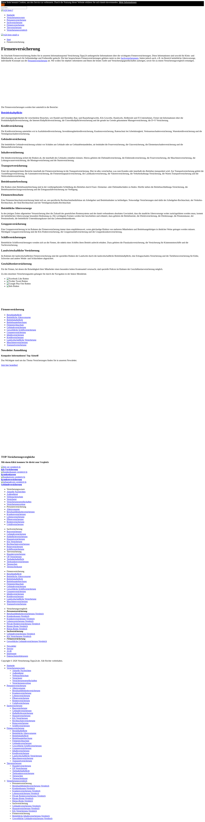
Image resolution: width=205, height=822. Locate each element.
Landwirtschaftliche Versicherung (21, 340)
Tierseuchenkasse (14, 566)
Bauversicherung (14, 531)
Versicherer (12, 499)
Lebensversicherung (15, 517)
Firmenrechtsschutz (15, 325)
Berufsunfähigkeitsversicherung (21, 512)
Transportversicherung (16, 345)
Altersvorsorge (13, 509)
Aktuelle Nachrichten (16, 492)
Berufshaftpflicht (14, 315)
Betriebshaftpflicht (11, 112)
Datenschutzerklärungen (17, 656)
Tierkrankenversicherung (18, 561)
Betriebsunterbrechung (17, 322)
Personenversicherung (16, 20)
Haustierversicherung (16, 554)
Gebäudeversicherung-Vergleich (21, 634)
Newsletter (11, 646)
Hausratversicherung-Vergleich (25, 808)
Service (10, 648)
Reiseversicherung (15, 546)
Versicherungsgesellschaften (19, 502)
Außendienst (12, 494)
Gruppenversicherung (16, 332)
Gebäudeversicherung (16, 327)
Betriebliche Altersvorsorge (19, 317)
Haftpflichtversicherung (17, 536)
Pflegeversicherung (15, 519)
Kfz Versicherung (14, 541)
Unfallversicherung (15, 524)
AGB (9, 651)
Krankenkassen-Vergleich (18, 616)
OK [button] (2, 5)
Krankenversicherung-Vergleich (26, 791)
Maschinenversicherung (17, 342)
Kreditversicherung (15, 337)
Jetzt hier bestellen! (9, 365)
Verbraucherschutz (15, 497)
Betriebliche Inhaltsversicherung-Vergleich (31, 816)
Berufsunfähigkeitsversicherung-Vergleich (25, 614)
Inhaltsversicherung (15, 335)
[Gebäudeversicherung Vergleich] (13, 482)
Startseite (11, 15)
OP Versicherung (14, 556)
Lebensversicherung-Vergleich (20, 621)
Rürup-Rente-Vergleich (17, 629)
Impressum (11, 653)
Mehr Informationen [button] (128, 2)
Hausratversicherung (16, 539)
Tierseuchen (12, 564)
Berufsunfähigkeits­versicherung (26, 690)
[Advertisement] (102, 83)
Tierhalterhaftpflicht (15, 559)
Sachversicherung (14, 22)
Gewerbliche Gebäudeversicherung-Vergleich (27, 641)
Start (9, 39)
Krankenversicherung (16, 514)
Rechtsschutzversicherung (18, 544)
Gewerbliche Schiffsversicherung (21, 330)
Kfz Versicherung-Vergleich (19, 636)
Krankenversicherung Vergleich (21, 619)
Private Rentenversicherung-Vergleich (23, 624)
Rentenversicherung (15, 522)
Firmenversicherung (15, 25)
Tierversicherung (14, 27)
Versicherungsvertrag (16, 504)
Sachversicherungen (129, 58)
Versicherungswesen (16, 17)
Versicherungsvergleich (17, 30)
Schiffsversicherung (15, 549)
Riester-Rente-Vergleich (17, 626)
